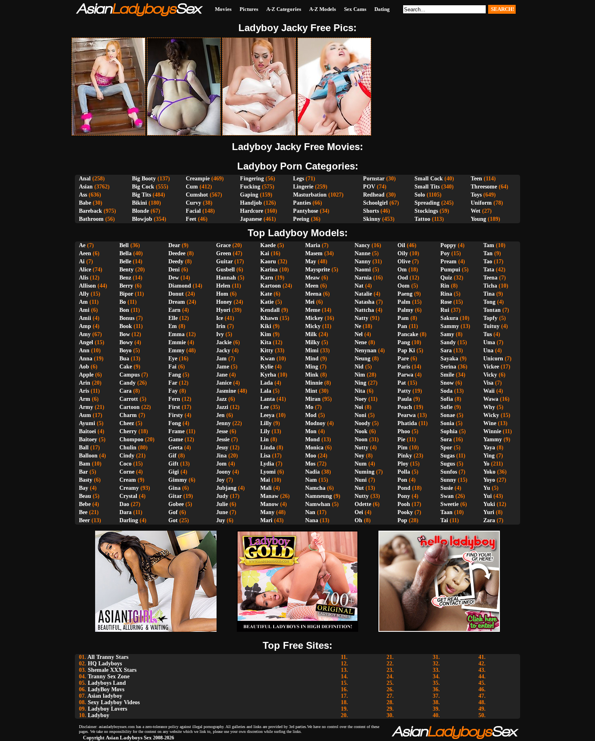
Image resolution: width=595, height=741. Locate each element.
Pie (401, 439)
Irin (220, 326)
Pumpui (450, 270)
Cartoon (129, 407)
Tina (489, 294)
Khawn (269, 318)
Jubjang (226, 488)
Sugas (447, 456)
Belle (125, 261)
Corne (126, 472)
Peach (404, 407)
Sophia (448, 431)
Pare (403, 359)
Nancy (362, 245)
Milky (312, 342)
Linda (267, 448)
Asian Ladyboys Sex (129, 738)
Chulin (127, 448)
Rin (444, 286)
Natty (361, 318)
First (174, 407)
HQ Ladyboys (105, 664)
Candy (127, 383)
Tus (487, 334)
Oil (401, 245)
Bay (83, 488)
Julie (222, 504)
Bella (125, 253)
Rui (444, 310)
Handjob (251, 203)
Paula (404, 399)
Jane (221, 375)
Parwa (405, 375)
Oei (359, 512)
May (310, 261)
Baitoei (87, 431)
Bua (124, 359)
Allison (87, 286)
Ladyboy (98, 715)
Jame (222, 367)
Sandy (448, 342)
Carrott (128, 399)
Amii (85, 318)
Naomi (363, 270)
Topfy (490, 318)
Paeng (404, 294)
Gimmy (177, 480)
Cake (125, 367)
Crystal (128, 496)
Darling (128, 520)
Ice (219, 318)
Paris (403, 367)
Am (83, 302)
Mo (309, 407)
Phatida (407, 423)
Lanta (267, 399)
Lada (266, 383)
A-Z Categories (283, 9)
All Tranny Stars (107, 657)
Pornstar (374, 179)
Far (172, 383)
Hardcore (251, 211)
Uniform (481, 203)
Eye (172, 359)
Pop (402, 520)
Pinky (404, 456)
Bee (83, 512)
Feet (191, 219)
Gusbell (225, 270)
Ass (83, 195)
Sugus (447, 464)
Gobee (176, 504)
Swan (447, 496)
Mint (311, 391)
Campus (129, 375)
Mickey (314, 318)
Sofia (446, 399)
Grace (223, 245)
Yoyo (489, 480)
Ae (82, 245)
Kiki (265, 326)
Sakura (449, 318)
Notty (361, 448)
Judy (222, 496)
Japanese (251, 219)
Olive (403, 261)
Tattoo (422, 219)
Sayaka (449, 359)
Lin (264, 439)
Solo (419, 195)
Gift (173, 464)
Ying (489, 456)
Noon (361, 439)
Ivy (220, 334)
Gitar (175, 496)
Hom (222, 294)
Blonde (140, 211)
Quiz (446, 278)
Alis (83, 278)
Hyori (223, 310)
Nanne (362, 253)
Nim (360, 375)
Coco (125, 464)
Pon (402, 480)
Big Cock (143, 187)
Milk (311, 334)
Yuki (489, 504)
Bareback (90, 211)
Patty (404, 391)
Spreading (427, 203)
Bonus (126, 318)
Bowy (126, 342)
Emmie (177, 342)
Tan (488, 253)
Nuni (361, 480)
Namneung (318, 496)
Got (173, 520)
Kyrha (268, 375)
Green (223, 253)
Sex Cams (355, 9)
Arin (84, 383)
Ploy (402, 464)
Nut (359, 488)
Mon (311, 431)
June (222, 512)
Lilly (266, 423)
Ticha (490, 286)
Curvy (193, 203)
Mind (312, 359)
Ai (82, 261)
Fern (174, 399)
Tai (444, 520)
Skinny (371, 219)
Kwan (267, 359)
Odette (363, 504)
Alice (85, 270)
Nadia (312, 472)
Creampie (198, 179)
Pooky (405, 512)
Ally (84, 294)
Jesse (222, 431)
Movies (223, 9)
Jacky (223, 350)
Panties (302, 203)
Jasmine (226, 391)
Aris (84, 391)
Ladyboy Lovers (107, 709)
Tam (488, 245)
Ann (84, 350)
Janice (224, 383)
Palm (403, 302)
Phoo (403, 431)
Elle (173, 318)
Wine (489, 423)
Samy (447, 334)
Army (86, 407)
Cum (192, 187)
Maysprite (317, 270)
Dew (173, 278)
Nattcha (364, 310)
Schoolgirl (375, 203)
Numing (364, 472)
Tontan (492, 310)
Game (175, 439)
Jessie (223, 439)
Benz (125, 278)
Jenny (223, 423)
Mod (311, 415)
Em (172, 326)
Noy (359, 456)
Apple (86, 375)
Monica (314, 448)
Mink (312, 375)
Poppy (448, 245)
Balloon (88, 456)
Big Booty (144, 179)
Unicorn (493, 359)
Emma (176, 334)
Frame (176, 431)
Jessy (222, 448)
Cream (127, 480)
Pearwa (406, 415)
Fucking (250, 187)
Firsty (175, 415)
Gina (174, 488)
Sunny (448, 480)
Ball (84, 448)
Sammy (449, 326)
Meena (313, 294)
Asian (86, 187)
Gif (172, 456)
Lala (265, 391)
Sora (446, 439)
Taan (446, 512)
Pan (402, 326)
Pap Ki (406, 350)
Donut (176, 294)
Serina (448, 367)
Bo (122, 302)
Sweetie (449, 504)
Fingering (252, 179)
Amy (85, 334)
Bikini (139, 203)
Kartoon (270, 286)
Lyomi (268, 472)
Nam (311, 480)
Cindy (126, 456)
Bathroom (91, 219)
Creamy (129, 488)
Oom (403, 286)
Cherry (128, 431)
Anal (85, 179)
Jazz (221, 399)
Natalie (363, 294)
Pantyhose (305, 211)
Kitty (266, 350)
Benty (126, 270)
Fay (173, 391)
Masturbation (310, 195)
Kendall (270, 310)
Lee (264, 407)
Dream (176, 302)
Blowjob (142, 219)
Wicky (491, 415)
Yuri (488, 512)
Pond (403, 488)
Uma (489, 342)
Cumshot (197, 195)
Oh (358, 520)
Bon (124, 310)
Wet (475, 211)
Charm (128, 415)
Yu (486, 488)
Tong (489, 302)
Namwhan (317, 504)
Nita (360, 391)
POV (369, 187)
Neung (362, 359)
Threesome (484, 187)
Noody (362, 423)
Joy (220, 480)
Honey (224, 302)
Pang (403, 342)
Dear (174, 245)
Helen (223, 286)
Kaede (268, 245)
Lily (265, 431)
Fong (174, 423)
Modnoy (315, 423)
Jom (221, 464)
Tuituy (491, 326)
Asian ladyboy (104, 696)
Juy (220, 520)
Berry (126, 286)
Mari (266, 520)
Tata (488, 270)
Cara (125, 391)
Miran (313, 399)
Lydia (267, 464)
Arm (84, 399)
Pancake (407, 334)
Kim (265, 334)
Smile (447, 375)
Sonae (447, 415)
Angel (86, 342)
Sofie (446, 407)
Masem (314, 253)
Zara (489, 520)
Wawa (490, 399)
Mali (266, 488)
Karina (269, 270)
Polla (403, 472)
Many (267, 512)
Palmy (405, 310)
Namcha (315, 488)
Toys (476, 195)
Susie (446, 488)
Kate (266, 294)
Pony (403, 496)
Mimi (312, 350)
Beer (84, 520)
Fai (172, 367)
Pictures (249, 9)
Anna (85, 359)
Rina (446, 294)
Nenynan (365, 350)
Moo (310, 456)
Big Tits (141, 195)
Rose (446, 302)
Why (489, 407)
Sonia (447, 423)
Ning (360, 383)
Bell (124, 245)
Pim (402, 448)
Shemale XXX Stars (112, 670)
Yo (486, 464)
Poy (445, 253)
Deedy (175, 261)
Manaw (269, 496)
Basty (85, 480)
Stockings (426, 211)
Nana (311, 520)
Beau (85, 496)
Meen (312, 286)
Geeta (175, 448)
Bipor (126, 294)
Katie (267, 302)
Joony (223, 472)
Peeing (301, 219)
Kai (264, 253)
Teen (476, 179)
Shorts (371, 211)
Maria (312, 245)
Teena (490, 278)
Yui (487, 496)
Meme (312, 310)
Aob (84, 367)
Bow (124, 334)
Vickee (491, 367)
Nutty (362, 496)
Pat (401, 383)
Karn (266, 278)
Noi (359, 407)
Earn (174, 310)
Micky (313, 326)
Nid (359, 367)
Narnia (363, 278)
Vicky (490, 375)
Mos (310, 464)
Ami (84, 310)
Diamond (179, 286)
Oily (402, 253)
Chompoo (131, 439)
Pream (448, 261)
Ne (358, 326)
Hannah (226, 278)
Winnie (492, 431)
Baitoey (88, 439)
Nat (359, 286)
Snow (447, 383)
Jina (221, 456)
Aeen (85, 253)
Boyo (125, 350)
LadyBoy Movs (106, 689)
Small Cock (428, 179)
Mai (265, 480)
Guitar (224, 261)
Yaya (489, 448)
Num (361, 464)
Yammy (492, 439)
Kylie (266, 367)
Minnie (314, 383)
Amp (85, 326)
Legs (298, 179)
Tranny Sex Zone (109, 676)
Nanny (363, 261)
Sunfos (448, 472)
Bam (84, 464)
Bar (83, 472)
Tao (487, 261)
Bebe (85, 504)
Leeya (267, 415)
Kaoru (268, 261)
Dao (124, 504)
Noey (361, 399)
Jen (220, 415)
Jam (221, 359)
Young (478, 219)
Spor (446, 448)
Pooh (403, 504)
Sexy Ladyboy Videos (114, 702)
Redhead (374, 195)
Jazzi (222, 407)
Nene (361, 342)
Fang (174, 375)
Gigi (173, 472)
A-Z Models (322, 9)
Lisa (265, 456)
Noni (360, 415)
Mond (312, 439)
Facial (193, 211)
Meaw (312, 278)
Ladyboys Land (107, 683)
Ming (311, 367)
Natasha (364, 302)
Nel (359, 334)
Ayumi (87, 423)
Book (125, 326)
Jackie (224, 342)
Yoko (489, 472)
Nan (310, 512)
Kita (265, 342)
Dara (125, 512)
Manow (269, 504)
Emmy (176, 350)
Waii (489, 391)
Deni (174, 270)
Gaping (249, 195)
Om (402, 270)
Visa (488, 383)
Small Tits (427, 187)
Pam (403, 318)
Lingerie (303, 187)
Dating (382, 9)
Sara (446, 350)
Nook (361, 431)
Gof (173, 512)
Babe (85, 203)
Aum (85, 415)
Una (488, 350)
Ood (402, 278)
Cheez (126, 423)
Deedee (176, 253)
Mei (309, 302)
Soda (446, 391)
